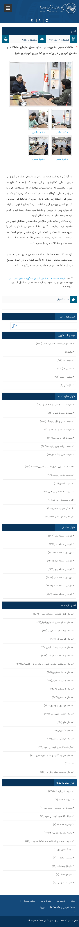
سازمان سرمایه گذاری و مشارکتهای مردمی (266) (51, 755)
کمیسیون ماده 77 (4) (63, 824)
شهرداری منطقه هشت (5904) (59, 594)
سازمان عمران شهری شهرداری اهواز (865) (54, 622)
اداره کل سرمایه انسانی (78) (60, 508)
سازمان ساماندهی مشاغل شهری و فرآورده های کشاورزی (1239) (44, 664)
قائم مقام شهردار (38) (63, 882)
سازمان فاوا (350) (65, 722)
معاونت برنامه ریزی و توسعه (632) (57, 446)
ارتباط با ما (46, 901)
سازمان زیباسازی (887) (62, 697)
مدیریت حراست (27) (63, 799)
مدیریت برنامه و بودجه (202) (60, 475)
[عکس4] (61, 111)
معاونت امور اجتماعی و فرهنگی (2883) (55, 404)
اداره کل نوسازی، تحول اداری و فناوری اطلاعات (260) (49, 466)
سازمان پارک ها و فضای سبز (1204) (57, 655)
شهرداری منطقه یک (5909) (60, 536)
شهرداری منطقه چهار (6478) (60, 561)
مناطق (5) (68, 352)
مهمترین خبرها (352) (63, 377)
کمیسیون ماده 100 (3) (63, 858)
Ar (40, 20)
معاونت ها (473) (65, 360)
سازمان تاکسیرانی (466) (62, 730)
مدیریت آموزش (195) (63, 483)
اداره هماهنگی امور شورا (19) (60, 500)
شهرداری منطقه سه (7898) (60, 552)
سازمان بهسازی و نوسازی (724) (58, 705)
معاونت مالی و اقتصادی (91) (60, 454)
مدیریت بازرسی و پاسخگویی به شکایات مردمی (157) (49, 841)
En (32, 20)
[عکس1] (61, 137)
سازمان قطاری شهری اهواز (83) (58, 714)
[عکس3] (38, 137)
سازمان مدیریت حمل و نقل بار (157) (56, 772)
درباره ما (61, 901)
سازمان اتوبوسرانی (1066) (62, 639)
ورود (42, 907)
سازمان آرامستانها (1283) (62, 689)
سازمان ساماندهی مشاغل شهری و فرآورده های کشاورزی (38, 278)
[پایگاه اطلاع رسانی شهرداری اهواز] (58, 8)
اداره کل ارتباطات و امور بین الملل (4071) (54, 343)
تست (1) (69, 763)
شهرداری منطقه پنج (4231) (60, 569)
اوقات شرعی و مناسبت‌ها (62, 907)
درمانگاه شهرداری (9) (63, 849)
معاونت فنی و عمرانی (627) (60, 438)
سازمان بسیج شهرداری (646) (60, 680)
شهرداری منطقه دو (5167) (61, 544)
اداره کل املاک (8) (64, 874)
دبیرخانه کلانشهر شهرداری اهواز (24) (56, 816)
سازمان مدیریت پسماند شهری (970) (57, 647)
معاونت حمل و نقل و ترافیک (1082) (56, 421)
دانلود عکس (61, 132)
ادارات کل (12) (66, 385)
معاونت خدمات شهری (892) (60, 413)
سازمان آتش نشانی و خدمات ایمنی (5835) (53, 614)
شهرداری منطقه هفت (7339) (59, 586)
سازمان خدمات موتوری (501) (60, 672)
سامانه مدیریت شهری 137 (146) (58, 833)
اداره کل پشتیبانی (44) (62, 866)
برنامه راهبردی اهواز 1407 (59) (59, 516)
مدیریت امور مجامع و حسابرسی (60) (56, 808)
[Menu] (8, 8)
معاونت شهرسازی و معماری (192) (58, 429)
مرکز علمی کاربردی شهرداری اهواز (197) (56, 747)
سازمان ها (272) (65, 368)
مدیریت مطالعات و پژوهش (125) (58, 491)
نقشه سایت (29, 901)
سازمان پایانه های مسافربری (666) (57, 630)
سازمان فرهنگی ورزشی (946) (60, 739)
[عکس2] (38, 111)
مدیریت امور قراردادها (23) (60, 791)
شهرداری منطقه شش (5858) (59, 577)
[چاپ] (5, 40)
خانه (73, 901)
